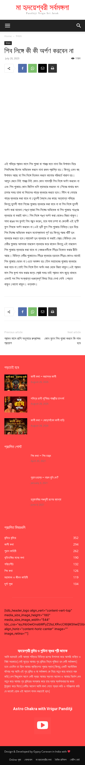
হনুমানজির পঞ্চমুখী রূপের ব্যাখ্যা (46, 499)
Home (8, 36)
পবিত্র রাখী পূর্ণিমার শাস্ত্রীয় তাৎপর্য (48, 398)
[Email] (42, 68)
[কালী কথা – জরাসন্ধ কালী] (15, 382)
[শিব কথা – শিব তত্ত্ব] (15, 462)
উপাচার (19, 36)
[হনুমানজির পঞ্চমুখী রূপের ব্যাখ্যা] (15, 505)
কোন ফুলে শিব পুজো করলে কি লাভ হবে (62, 341)
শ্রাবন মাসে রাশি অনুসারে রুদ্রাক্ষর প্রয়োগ (22, 341)
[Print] (52, 68)
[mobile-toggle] (7, 26)
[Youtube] (42, 726)
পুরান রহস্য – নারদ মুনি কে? (44, 477)
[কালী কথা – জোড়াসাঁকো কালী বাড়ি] (15, 426)
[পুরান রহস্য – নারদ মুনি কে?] (15, 483)
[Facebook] (22, 68)
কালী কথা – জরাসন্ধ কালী (43, 376)
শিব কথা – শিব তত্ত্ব (41, 455)
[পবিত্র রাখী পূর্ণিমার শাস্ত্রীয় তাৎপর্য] (15, 404)
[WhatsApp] (32, 68)
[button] (79, 26)
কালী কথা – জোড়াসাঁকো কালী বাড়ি (48, 420)
